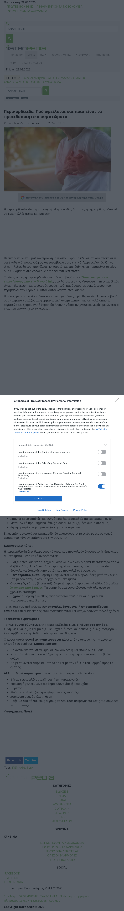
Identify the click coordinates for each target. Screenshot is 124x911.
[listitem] (62, 445)
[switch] (102, 452)
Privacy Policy (80, 510)
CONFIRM (39, 498)
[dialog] (62, 455)
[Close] (118, 401)
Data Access (62, 510)
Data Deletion (44, 510)
